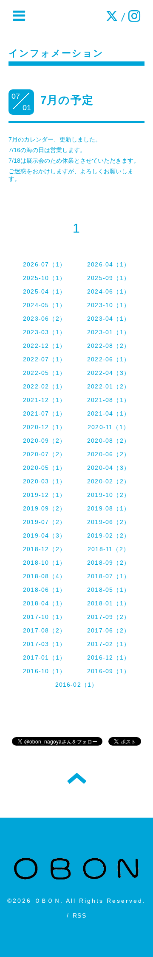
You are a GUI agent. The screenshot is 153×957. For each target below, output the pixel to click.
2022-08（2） (108, 345)
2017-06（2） (108, 630)
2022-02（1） (44, 386)
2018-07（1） (108, 576)
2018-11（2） (109, 549)
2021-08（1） (108, 400)
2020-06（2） (108, 454)
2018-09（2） (108, 562)
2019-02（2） (108, 535)
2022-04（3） (108, 372)
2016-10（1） (44, 671)
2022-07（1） (44, 359)
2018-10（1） (44, 562)
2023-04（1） (108, 318)
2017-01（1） (44, 657)
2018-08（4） (44, 576)
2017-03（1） (44, 644)
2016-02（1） (76, 684)
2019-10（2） (108, 494)
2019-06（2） (108, 522)
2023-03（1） (44, 332)
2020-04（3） (108, 467)
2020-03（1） (44, 481)
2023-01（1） (108, 332)
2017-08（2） (44, 630)
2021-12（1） (44, 400)
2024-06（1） (108, 291)
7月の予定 (67, 100)
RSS (79, 915)
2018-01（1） (108, 603)
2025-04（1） (44, 291)
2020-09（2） (44, 440)
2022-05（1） (44, 372)
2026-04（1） (108, 264)
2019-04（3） (44, 535)
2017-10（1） (44, 616)
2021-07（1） (44, 413)
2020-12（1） (44, 427)
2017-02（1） (108, 644)
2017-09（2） (108, 616)
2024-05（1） (44, 305)
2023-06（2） (44, 318)
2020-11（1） (109, 427)
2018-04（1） (44, 603)
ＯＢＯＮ (47, 900)
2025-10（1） (44, 278)
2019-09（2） (44, 508)
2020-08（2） (108, 440)
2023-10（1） (108, 305)
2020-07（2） (44, 454)
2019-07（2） (44, 522)
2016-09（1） (108, 671)
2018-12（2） (44, 549)
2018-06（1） (44, 589)
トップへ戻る (76, 778)
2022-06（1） (108, 359)
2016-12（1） (108, 657)
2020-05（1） (44, 467)
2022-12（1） (44, 345)
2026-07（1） (44, 264)
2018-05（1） (108, 589)
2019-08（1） (108, 508)
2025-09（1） (108, 278)
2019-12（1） (44, 494)
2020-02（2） (108, 481)
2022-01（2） (108, 386)
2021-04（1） (108, 413)
